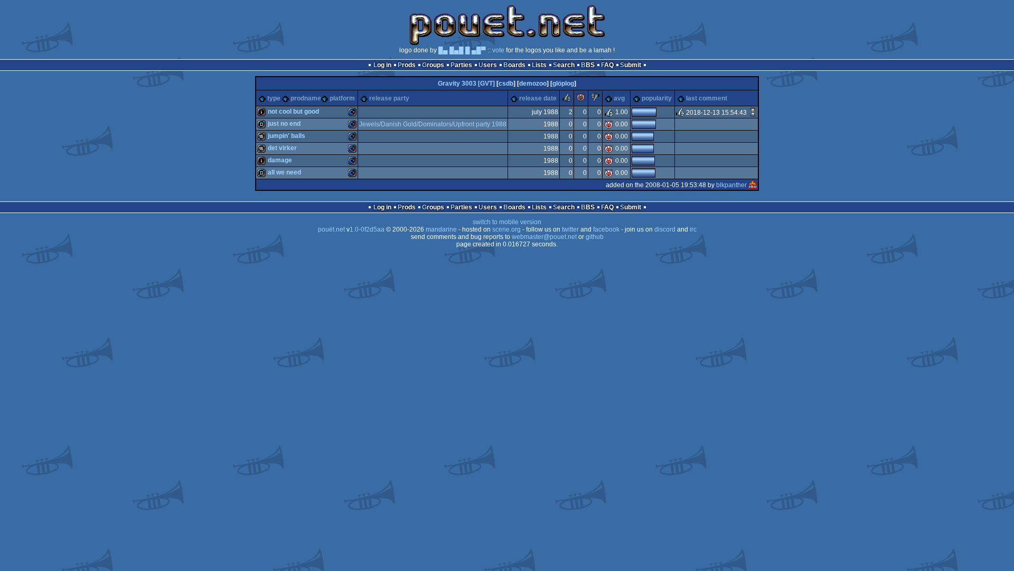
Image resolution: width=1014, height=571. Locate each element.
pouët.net (331, 229)
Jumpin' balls (286, 136)
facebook (606, 229)
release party (389, 98)
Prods (407, 65)
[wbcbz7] (752, 112)
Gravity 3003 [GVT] (466, 83)
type (273, 98)
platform (342, 98)
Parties (461, 65)
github (595, 237)
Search (564, 65)
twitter (570, 229)
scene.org (506, 229)
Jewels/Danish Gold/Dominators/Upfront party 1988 (432, 124)
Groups (433, 65)
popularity (657, 98)
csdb (506, 83)
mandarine (441, 229)
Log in (382, 65)
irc (693, 229)
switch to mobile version (507, 222)
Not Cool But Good (293, 111)
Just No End (284, 123)
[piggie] (581, 99)
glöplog (563, 83)
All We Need (284, 172)
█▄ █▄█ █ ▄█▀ (462, 50)
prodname (305, 98)
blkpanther (731, 185)
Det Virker (282, 148)
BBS (588, 65)
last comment (706, 98)
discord (664, 229)
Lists (539, 65)
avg (619, 98)
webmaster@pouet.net (544, 237)
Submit (630, 65)
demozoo (533, 83)
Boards (514, 65)
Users (487, 65)
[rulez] (566, 99)
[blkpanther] (752, 185)
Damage (280, 160)
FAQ (607, 65)
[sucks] (595, 99)
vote (498, 50)
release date (538, 98)
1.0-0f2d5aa (367, 229)
